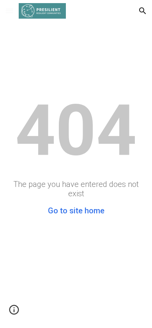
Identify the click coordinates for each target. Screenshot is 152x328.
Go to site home (76, 210)
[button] (9, 10)
